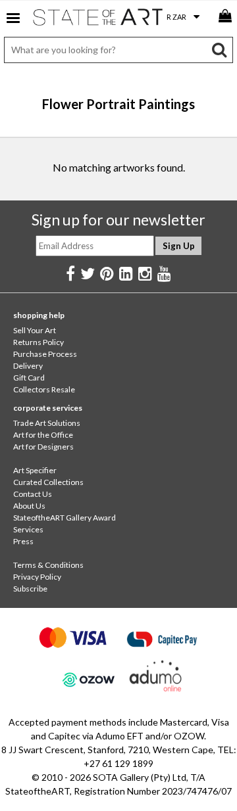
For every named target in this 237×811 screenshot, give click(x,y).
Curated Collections (48, 482)
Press (23, 541)
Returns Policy (38, 342)
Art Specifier (35, 470)
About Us (29, 506)
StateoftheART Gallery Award (64, 517)
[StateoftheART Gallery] (99, 20)
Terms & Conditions (48, 565)
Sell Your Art (34, 330)
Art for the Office (43, 435)
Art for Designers (43, 447)
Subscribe (30, 588)
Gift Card (29, 377)
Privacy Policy (37, 577)
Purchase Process (45, 354)
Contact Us (32, 494)
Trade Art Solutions (46, 423)
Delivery (28, 366)
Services (28, 529)
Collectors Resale (44, 389)
